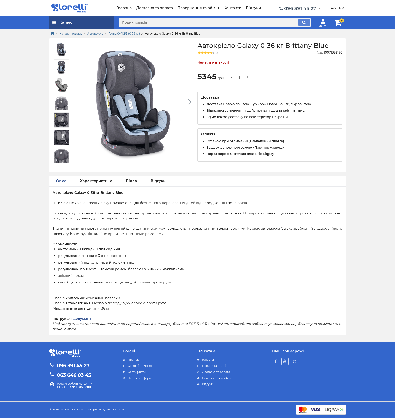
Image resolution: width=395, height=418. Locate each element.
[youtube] (285, 361)
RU (341, 8)
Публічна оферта (140, 378)
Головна (208, 359)
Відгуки (207, 384)
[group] (133, 103)
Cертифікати (137, 372)
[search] (304, 22)
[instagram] (294, 361)
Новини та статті (214, 365)
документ (82, 318)
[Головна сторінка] (52, 33)
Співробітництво (140, 365)
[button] (189, 102)
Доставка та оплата (216, 372)
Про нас (133, 359)
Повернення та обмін (217, 378)
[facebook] (275, 361)
